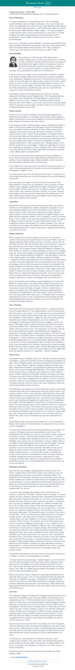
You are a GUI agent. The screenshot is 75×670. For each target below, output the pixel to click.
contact (35, 661)
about (30, 661)
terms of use (43, 661)
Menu (47, 3)
